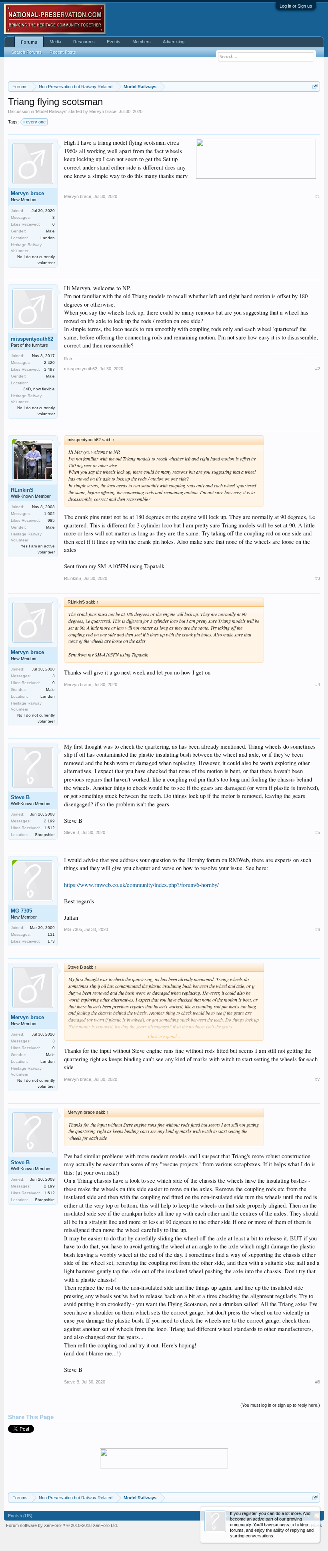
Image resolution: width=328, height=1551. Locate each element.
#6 (317, 929)
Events (113, 41)
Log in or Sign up (296, 6)
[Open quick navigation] (315, 86)
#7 (317, 1079)
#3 (317, 578)
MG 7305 (21, 911)
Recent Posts (63, 52)
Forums (29, 42)
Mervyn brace (102, 111)
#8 (317, 1381)
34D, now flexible (39, 389)
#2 (317, 368)
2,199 (49, 821)
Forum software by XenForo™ (62, 1525)
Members (141, 41)
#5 (317, 832)
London (47, 238)
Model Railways (51, 111)
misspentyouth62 (32, 339)
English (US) (20, 1515)
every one (36, 121)
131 (51, 934)
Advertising (173, 41)
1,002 (49, 513)
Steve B (20, 797)
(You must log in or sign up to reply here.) (280, 1405)
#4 (317, 684)
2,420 (49, 362)
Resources (84, 41)
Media (55, 41)
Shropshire (45, 834)
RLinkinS (22, 490)
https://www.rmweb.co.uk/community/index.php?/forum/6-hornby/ (141, 885)
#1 (317, 196)
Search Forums (26, 52)
